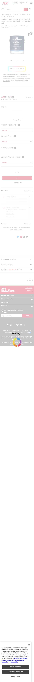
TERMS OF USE (18, 658)
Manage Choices (15, 676)
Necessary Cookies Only (16, 671)
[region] (15, 662)
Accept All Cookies (15, 666)
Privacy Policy (14, 662)
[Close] (29, 645)
